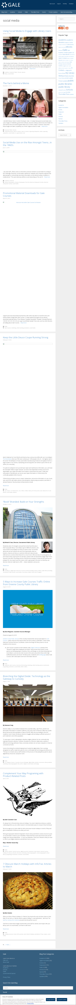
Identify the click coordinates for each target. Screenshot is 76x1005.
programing (5, 666)
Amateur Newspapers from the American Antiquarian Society (29, 182)
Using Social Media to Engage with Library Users (27, 30)
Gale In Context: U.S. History (68, 60)
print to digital (23, 763)
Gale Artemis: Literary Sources (41, 851)
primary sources (68, 76)
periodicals (37, 934)
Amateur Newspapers (10, 182)
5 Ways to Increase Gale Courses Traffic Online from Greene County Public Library (26, 583)
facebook (7, 665)
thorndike (68, 92)
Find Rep (65, 3)
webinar (15, 492)
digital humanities (61, 47)
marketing (13, 328)
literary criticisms (12, 853)
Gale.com (5, 960)
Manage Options (51, 999)
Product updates (62, 81)
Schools (20, 12)
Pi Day (41, 934)
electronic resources (21, 570)
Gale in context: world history (63, 62)
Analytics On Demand (62, 44)
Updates (72, 94)
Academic (12, 12)
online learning (20, 328)
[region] (38, 999)
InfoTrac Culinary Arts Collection (11, 920)
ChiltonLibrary (70, 44)
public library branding (47, 570)
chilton (22, 490)
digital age (13, 570)
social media (11, 73)
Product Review (61, 78)
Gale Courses (8, 328)
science (59, 92)
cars (20, 490)
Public (26, 12)
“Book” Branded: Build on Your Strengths (23, 501)
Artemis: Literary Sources (14, 851)
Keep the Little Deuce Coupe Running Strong (25, 337)
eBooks (37, 762)
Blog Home (4, 12)
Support (59, 3)
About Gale (6, 962)
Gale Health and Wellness (69, 56)
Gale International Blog (66, 12)
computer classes (10, 762)
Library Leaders (37, 570)
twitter (22, 666)
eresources (42, 762)
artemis (6, 851)
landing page (42, 655)
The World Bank (7, 459)
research (20, 854)
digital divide (32, 762)
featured (60, 50)
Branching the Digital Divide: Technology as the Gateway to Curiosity (26, 677)
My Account (52, 3)
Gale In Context (17, 131)
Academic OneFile (68, 42)
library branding (30, 570)
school (64, 90)
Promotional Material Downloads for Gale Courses (24, 194)
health (67, 65)
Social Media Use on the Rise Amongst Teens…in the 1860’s (27, 144)
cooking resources (9, 934)
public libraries (65, 83)
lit (7, 853)
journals (21, 934)
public (71, 80)
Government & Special (9, 973)
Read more (32, 68)
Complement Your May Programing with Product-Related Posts (23, 774)
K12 (65, 70)
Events (44, 12)
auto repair (7, 490)
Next (8, 944)
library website (48, 762)
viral (24, 133)
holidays (5, 853)
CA (9, 570)
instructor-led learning (21, 665)
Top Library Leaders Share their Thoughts (31, 572)
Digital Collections (35, 647)
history (69, 68)
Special (23, 72)
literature (19, 853)
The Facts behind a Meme (16, 83)
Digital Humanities (63, 107)
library (6, 73)
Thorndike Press (35, 12)
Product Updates (53, 12)
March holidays (30, 934)
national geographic (31, 853)
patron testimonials (44, 665)
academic (62, 40)
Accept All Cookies (62, 999)
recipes (45, 934)
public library (64, 86)
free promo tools (38, 490)
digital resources (24, 851)
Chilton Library (28, 490)
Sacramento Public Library (9, 572)
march (25, 934)
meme (41, 131)
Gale (65, 49)
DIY (33, 490)
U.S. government (18, 133)
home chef (16, 934)
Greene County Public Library (10, 639)
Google (64, 66)
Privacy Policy (6, 977)
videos (25, 666)
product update (69, 78)
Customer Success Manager (21, 762)
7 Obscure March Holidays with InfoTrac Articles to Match (27, 865)
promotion (26, 328)
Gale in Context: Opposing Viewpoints (30, 131)
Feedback (71, 3)
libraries (60, 73)
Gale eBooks (65, 54)
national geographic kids (14, 763)
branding (7, 570)
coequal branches (9, 131)
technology (36, 763)
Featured (12, 72)
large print (69, 70)
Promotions (15, 854)
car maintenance (14, 490)
